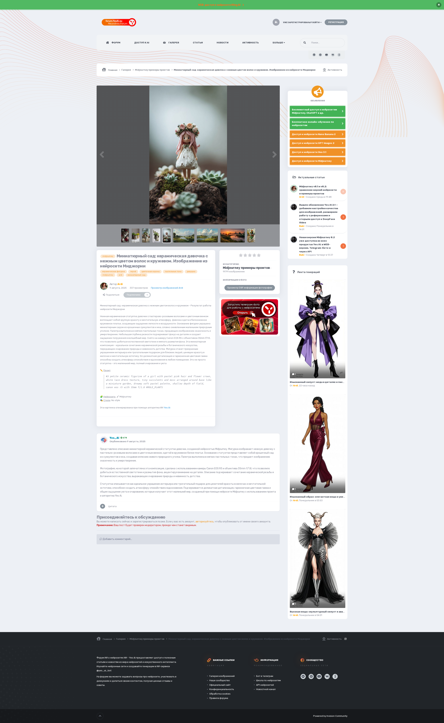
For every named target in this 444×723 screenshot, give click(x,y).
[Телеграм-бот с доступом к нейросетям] (249, 317)
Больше (278, 42)
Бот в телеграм (264, 676)
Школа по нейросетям (268, 680)
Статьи (198, 42)
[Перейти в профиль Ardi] (104, 286)
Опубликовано (127, 441)
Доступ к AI (141, 42)
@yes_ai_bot (104, 670)
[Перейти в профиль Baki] (293, 207)
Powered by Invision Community (330, 716)
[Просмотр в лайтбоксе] (188, 155)
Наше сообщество (219, 680)
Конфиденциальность (221, 689)
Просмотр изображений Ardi (167, 288)
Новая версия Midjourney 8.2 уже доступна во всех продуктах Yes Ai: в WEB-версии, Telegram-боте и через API (317, 244)
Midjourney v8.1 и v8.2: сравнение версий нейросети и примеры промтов (318, 190)
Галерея (173, 42)
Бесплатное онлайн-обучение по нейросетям (313, 124)
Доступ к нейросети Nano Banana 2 (314, 134)
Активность (250, 42)
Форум (115, 42)
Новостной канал (266, 689)
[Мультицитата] (102, 506)
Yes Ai (167, 407)
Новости (222, 42)
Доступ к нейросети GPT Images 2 (313, 143)
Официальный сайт (220, 685)
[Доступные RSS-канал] (345, 639)
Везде (337, 42)
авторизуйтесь (204, 521)
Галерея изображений (222, 676)
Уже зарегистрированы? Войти (301, 22)
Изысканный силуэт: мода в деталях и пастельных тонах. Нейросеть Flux (336, 382)
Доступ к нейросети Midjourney (312, 161)
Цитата (112, 506)
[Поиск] (304, 42)
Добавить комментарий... (117, 539)
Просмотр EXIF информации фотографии (249, 287)
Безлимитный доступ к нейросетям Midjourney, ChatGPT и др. (314, 111)
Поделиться (112, 294)
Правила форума (218, 698)
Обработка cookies (219, 693)
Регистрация (336, 22)
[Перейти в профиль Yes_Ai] (104, 440)
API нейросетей (265, 685)
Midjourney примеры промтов (246, 268)
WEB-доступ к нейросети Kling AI (219, 4)
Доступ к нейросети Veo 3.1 (309, 152)
